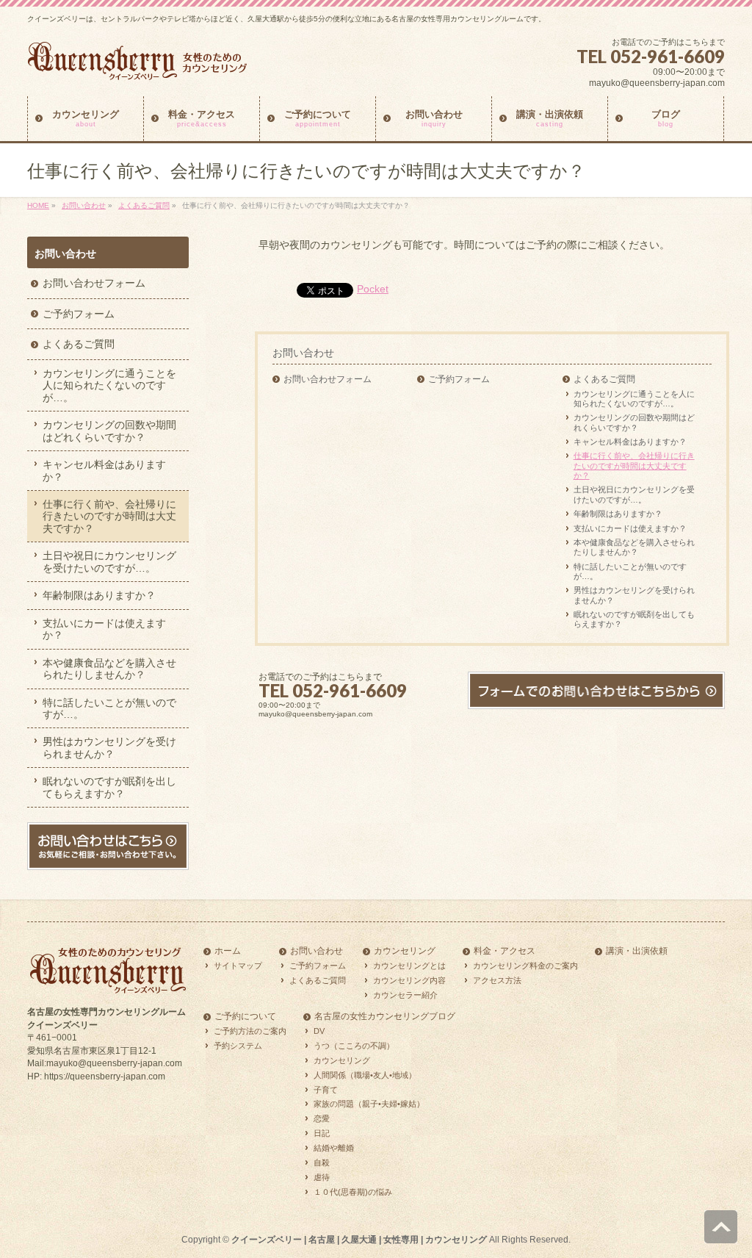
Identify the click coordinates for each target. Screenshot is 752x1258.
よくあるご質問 (144, 205)
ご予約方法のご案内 (250, 1031)
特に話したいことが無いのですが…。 (630, 571)
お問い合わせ (84, 205)
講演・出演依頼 (637, 951)
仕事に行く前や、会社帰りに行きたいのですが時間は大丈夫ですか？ (634, 465)
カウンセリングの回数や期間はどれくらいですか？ (634, 422)
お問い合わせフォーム (327, 379)
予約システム (238, 1045)
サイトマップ (238, 965)
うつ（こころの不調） (354, 1045)
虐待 (322, 1177)
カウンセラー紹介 (405, 995)
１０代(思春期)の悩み (353, 1191)
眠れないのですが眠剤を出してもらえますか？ (634, 619)
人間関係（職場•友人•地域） (365, 1075)
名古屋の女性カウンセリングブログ (384, 1016)
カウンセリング (404, 951)
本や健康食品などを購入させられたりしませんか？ (634, 547)
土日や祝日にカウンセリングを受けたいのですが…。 (634, 494)
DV (319, 1031)
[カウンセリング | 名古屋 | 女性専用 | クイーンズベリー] (137, 66)
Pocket (372, 289)
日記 (322, 1133)
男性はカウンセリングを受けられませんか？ (634, 595)
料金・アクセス (504, 951)
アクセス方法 (497, 980)
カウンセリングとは (409, 965)
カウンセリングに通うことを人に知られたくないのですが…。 (634, 398)
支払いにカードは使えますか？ (630, 528)
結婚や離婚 (334, 1147)
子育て (326, 1089)
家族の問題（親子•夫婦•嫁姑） (369, 1103)
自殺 (322, 1162)
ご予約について (245, 1016)
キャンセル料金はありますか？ (630, 441)
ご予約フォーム (459, 379)
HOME (38, 205)
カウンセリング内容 (409, 980)
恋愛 (322, 1118)
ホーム (227, 951)
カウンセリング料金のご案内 (525, 965)
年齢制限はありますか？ (618, 513)
